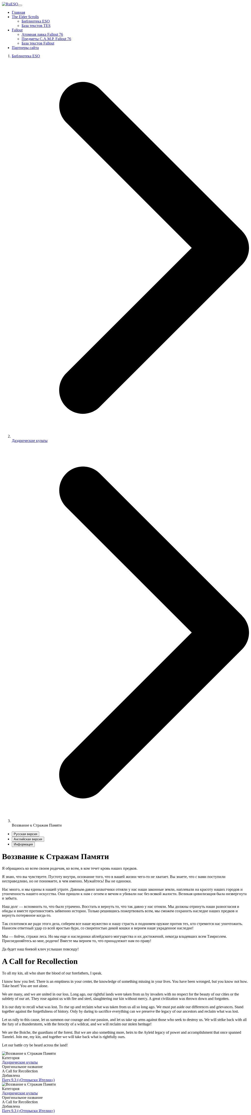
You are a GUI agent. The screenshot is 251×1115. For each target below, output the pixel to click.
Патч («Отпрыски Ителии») (28, 1080)
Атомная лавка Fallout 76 (42, 34)
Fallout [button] (17, 30)
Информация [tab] (23, 844)
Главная (18, 12)
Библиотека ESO (36, 21)
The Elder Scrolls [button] (25, 17)
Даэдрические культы (30, 441)
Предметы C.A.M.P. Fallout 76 (46, 39)
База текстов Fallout (38, 43)
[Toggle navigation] (20, 5)
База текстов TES (36, 26)
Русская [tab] (25, 834)
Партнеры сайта (25, 48)
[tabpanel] (125, 901)
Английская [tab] (28, 839)
